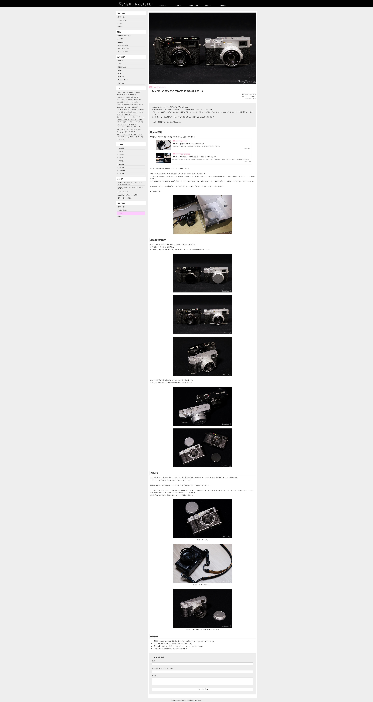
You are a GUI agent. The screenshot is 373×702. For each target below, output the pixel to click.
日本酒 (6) (127, 114)
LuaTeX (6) (120, 109)
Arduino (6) (135, 102)
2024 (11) (121, 151)
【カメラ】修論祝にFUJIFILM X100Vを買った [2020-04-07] (172, 644)
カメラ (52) (134, 114)
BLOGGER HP (163, 5)
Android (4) (127, 102)
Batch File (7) (129, 97)
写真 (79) (120, 70)
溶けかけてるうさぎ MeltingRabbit (185, 700)
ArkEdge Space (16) (122, 132)
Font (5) (127, 124)
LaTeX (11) (127, 107)
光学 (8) (119, 122)
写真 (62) (139, 119)
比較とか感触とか (123, 20)
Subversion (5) (128, 112)
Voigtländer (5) (140, 117)
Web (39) (136, 97)
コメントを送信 (202, 689)
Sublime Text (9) (138, 104)
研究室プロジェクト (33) (123, 134)
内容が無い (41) (138, 137)
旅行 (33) (120, 73)
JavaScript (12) (121, 94)
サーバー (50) (120, 99)
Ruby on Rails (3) (131, 94)
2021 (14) (121, 161)
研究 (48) (133, 134)
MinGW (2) (120, 104)
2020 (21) (121, 164)
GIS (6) (140, 129)
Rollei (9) (126, 119)
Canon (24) (133, 119)
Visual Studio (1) (128, 104)
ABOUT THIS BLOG (123, 51)
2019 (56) (121, 167)
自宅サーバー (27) (127, 122)
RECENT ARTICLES (123, 45)
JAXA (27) (133, 124)
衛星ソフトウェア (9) (122, 129)
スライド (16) (120, 137)
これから (120, 23)
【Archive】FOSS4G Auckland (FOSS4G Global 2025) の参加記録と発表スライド (130, 183)
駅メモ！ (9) (120, 114)
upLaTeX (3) (135, 107)
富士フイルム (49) (121, 117)
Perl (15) (119, 92)
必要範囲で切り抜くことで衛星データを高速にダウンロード (130, 188)
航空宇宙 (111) (122, 67)
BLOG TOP (178, 5)
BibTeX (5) (126, 109)
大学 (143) (120, 60)
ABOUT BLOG (193, 5)
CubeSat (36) (137, 127)
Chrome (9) (141, 109)
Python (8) (137, 92)
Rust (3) (131, 92)
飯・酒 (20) (121, 77)
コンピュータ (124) (123, 80)
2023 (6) (121, 154)
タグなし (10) (120, 139)
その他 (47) (121, 83)
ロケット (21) (120, 127)
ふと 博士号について (123, 192)
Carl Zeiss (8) (131, 117)
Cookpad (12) (129, 137)
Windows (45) (129, 99)
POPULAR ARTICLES (123, 48)
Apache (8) (120, 112)
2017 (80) (121, 173)
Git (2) (134, 112)
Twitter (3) (140, 112)
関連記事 (120, 26)
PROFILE (223, 5)
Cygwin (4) (120, 102)
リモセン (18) (133, 129)
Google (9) (133, 109)
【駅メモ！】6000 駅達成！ (125, 198)
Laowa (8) (119, 119)
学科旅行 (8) (132, 132)
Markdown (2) (121, 97)
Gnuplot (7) (120, 107)
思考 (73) (139, 134)
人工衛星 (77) (129, 127)
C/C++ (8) (125, 92)
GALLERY (208, 5)
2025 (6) (121, 148)
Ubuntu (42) (137, 99)
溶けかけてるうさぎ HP (124, 36)
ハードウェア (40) (138, 122)
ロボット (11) (120, 124)
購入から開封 (121, 17)
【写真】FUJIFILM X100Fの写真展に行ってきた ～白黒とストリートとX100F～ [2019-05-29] (183, 641)
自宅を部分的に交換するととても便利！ (128, 195)
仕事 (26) (120, 64)
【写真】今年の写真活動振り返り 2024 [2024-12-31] (170, 649)
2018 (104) (122, 170)
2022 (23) (121, 158)
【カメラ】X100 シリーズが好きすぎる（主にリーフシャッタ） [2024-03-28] (178, 646)
